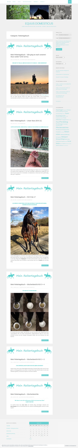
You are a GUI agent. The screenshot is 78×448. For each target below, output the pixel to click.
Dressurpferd (65, 111)
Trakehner (64, 143)
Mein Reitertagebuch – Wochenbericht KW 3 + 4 (28, 284)
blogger (61, 110)
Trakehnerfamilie (68, 143)
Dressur (69, 110)
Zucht (57, 145)
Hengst (64, 117)
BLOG (19, 1)
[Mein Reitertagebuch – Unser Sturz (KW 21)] (29, 112)
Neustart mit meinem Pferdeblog (62, 77)
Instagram (64, 119)
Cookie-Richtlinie (30, 446)
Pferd (57, 122)
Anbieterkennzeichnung (10, 433)
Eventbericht (60, 116)
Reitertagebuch (45, 95)
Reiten (66, 132)
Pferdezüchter (65, 129)
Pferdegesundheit (59, 125)
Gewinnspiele (8, 438)
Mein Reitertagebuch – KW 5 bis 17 (23, 197)
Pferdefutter (65, 124)
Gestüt (62, 117)
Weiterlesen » (45, 101)
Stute (61, 143)
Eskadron (63, 113)
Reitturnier (67, 139)
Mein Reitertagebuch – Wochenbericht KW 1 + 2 (28, 359)
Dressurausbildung (59, 111)
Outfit (70, 119)
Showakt (66, 141)
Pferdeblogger (59, 124)
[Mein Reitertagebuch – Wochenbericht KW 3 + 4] (29, 275)
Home (9, 1)
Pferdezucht (59, 129)
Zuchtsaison (61, 145)
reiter (58, 134)
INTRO (14, 1)
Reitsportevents (27, 1)
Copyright (8, 425)
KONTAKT (42, 1)
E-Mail (57, 38)
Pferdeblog (63, 122)
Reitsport (64, 137)
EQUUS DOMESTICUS (39, 23)
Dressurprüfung (59, 113)
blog (57, 110)
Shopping (62, 141)
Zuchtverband (66, 145)
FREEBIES (36, 1)
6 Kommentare (22, 123)
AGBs (7, 436)
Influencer (59, 119)
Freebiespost (58, 117)
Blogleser (65, 110)
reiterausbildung (64, 134)
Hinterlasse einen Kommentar (28, 59)
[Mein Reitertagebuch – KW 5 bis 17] (29, 188)
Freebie (67, 116)
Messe (68, 119)
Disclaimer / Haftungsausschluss (12, 428)
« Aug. (30, 438)
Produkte (58, 132)
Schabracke (58, 141)
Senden (59, 49)
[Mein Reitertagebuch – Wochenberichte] (29, 385)
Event (67, 113)
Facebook (58, 101)
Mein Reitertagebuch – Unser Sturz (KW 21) (26, 121)
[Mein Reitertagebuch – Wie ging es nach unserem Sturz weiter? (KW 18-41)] (29, 46)
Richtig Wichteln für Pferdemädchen (62, 74)
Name (57, 34)
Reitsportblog (60, 139)
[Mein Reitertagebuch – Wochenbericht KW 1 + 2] (29, 350)
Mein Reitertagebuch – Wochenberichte (24, 394)
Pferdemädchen (62, 127)
